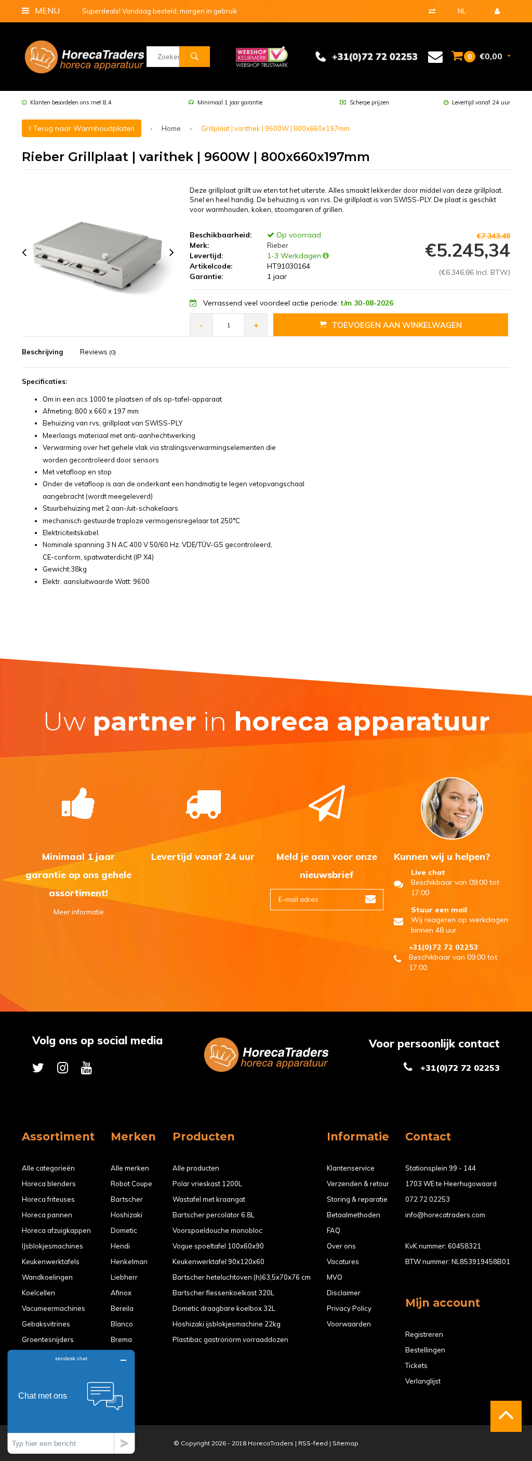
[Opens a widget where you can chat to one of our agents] (71, 1401)
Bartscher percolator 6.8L (213, 1215)
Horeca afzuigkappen (56, 1230)
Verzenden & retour (358, 1183)
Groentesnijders (48, 1339)
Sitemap (345, 1443)
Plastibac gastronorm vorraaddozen (230, 1339)
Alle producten (195, 1168)
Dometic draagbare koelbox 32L (223, 1308)
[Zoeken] (194, 56)
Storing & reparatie (357, 1199)
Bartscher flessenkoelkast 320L (223, 1293)
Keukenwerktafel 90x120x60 (218, 1261)
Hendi (120, 1246)
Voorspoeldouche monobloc (217, 1230)
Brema (121, 1339)
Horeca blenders (49, 1183)
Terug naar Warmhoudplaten (83, 128)
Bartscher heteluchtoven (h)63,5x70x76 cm (241, 1277)
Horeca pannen (47, 1215)
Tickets (416, 1365)
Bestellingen (425, 1350)
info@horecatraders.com (445, 1215)
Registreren (424, 1334)
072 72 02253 (427, 1199)
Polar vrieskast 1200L (207, 1183)
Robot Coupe (131, 1183)
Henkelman (129, 1261)
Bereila (122, 1308)
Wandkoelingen (47, 1277)
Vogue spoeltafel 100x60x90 (218, 1246)
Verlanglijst (423, 1381)
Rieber (276, 245)
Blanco (122, 1324)
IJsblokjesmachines (52, 1246)
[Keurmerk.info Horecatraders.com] (262, 55)
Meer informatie (79, 912)
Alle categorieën (48, 1168)
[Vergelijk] (432, 11)
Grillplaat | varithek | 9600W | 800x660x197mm (275, 128)
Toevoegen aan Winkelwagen (397, 325)
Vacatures (343, 1261)
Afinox (121, 1293)
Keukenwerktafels (50, 1261)
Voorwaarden (349, 1324)
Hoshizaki (126, 1215)
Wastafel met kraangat (208, 1199)
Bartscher (127, 1199)
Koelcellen (38, 1293)
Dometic (124, 1230)
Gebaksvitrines (46, 1324)
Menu (46, 10)
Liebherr (124, 1277)
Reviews (98, 352)
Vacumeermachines (53, 1308)
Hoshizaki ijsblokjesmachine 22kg (226, 1324)
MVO (334, 1277)
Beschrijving (42, 352)
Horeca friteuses (48, 1199)
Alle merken (130, 1168)
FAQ (333, 1230)
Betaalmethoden (353, 1215)
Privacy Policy (349, 1308)
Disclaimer (344, 1293)
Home (171, 128)
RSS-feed (313, 1443)
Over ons (341, 1246)
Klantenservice (351, 1168)
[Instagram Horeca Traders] (62, 1067)
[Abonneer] (370, 899)
